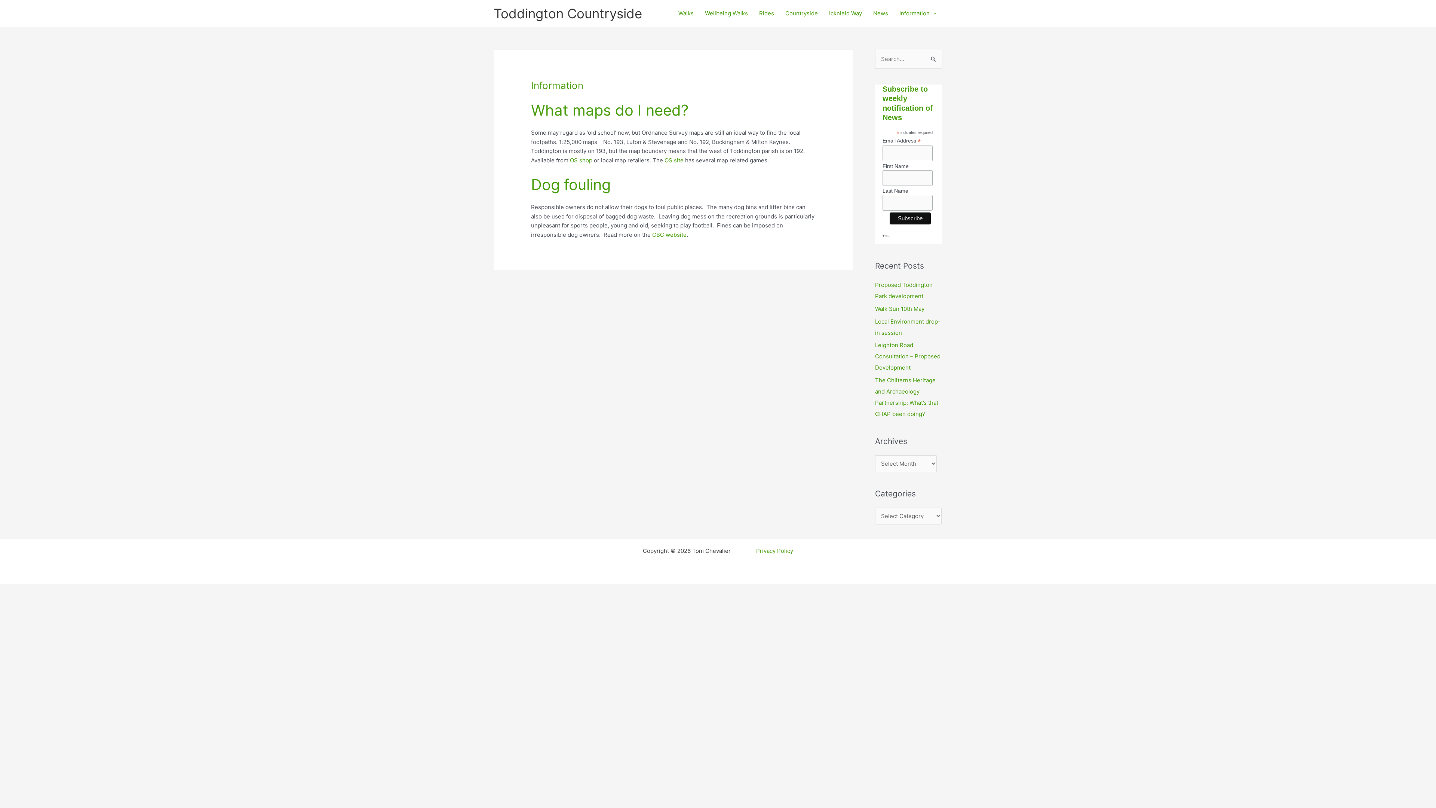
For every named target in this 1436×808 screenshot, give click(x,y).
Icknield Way (845, 13)
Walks (686, 13)
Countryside (801, 13)
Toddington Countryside (568, 13)
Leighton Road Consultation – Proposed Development (908, 356)
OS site (674, 160)
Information (914, 13)
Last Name (895, 191)
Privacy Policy (774, 550)
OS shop (581, 160)
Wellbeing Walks (726, 13)
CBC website (669, 234)
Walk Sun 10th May (899, 308)
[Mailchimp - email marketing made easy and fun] (886, 241)
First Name (896, 166)
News (880, 13)
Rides (766, 13)
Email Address (902, 140)
